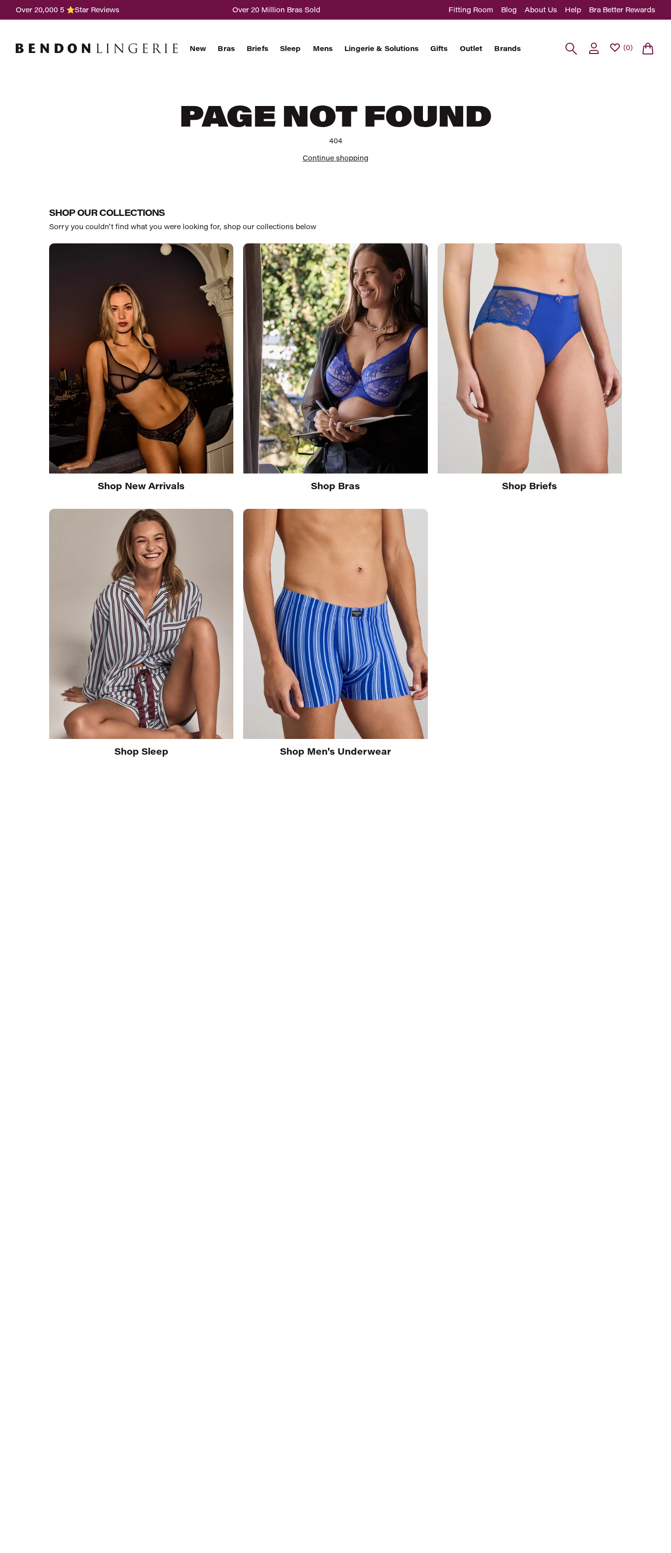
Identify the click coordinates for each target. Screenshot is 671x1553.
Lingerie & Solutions (381, 48)
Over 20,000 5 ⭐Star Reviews (67, 9)
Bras (226, 48)
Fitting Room (470, 9)
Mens (323, 48)
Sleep (290, 48)
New (198, 48)
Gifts (439, 48)
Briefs (257, 48)
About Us (541, 9)
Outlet (471, 48)
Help (573, 9)
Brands (507, 48)
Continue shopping (335, 157)
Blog (509, 9)
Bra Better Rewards (622, 9)
